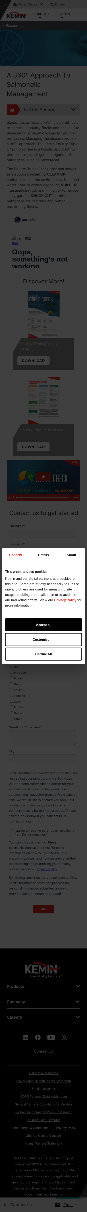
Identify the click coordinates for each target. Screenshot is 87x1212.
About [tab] (71, 555)
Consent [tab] (15, 555)
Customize (41, 639)
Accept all (43, 625)
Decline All (43, 654)
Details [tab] (43, 555)
